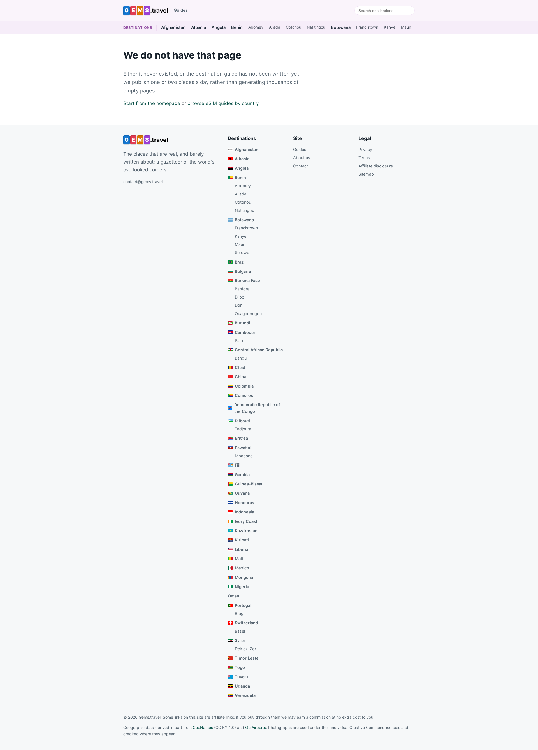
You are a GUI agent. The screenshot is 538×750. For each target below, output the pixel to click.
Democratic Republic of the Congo (257, 408)
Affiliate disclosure (375, 166)
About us (301, 157)
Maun (406, 27)
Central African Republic (259, 349)
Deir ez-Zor (245, 648)
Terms (364, 157)
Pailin (239, 340)
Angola (219, 27)
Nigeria (242, 586)
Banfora (242, 289)
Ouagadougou (248, 313)
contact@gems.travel (143, 181)
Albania (198, 27)
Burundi (242, 322)
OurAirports (255, 727)
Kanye (389, 27)
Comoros (244, 395)
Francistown (367, 27)
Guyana (242, 493)
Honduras (244, 502)
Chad (240, 367)
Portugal (243, 605)
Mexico (242, 567)
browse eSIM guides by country (222, 103)
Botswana (341, 27)
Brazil (240, 262)
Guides (181, 10)
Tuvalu (241, 676)
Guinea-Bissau (249, 483)
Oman (233, 595)
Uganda (242, 686)
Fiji (237, 465)
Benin (237, 27)
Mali (239, 558)
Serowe (242, 252)
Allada (274, 27)
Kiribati (242, 539)
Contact (300, 166)
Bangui (241, 358)
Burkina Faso (247, 280)
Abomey (255, 27)
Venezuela (245, 695)
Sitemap (366, 174)
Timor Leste (247, 658)
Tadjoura (243, 429)
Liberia (241, 549)
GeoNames (203, 727)
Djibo (239, 297)
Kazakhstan (246, 530)
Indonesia (244, 511)
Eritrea (241, 438)
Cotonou (293, 27)
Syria (240, 640)
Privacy (365, 149)
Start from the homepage (151, 103)
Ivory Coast (246, 521)
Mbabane (243, 455)
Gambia (242, 474)
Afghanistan (173, 27)
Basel (240, 631)
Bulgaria (243, 271)
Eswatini (243, 447)
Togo (240, 667)
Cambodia (245, 332)
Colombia (244, 386)
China (240, 376)
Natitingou (316, 27)
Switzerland (246, 622)
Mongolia (244, 577)
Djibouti (242, 420)
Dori (238, 305)
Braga (240, 613)
